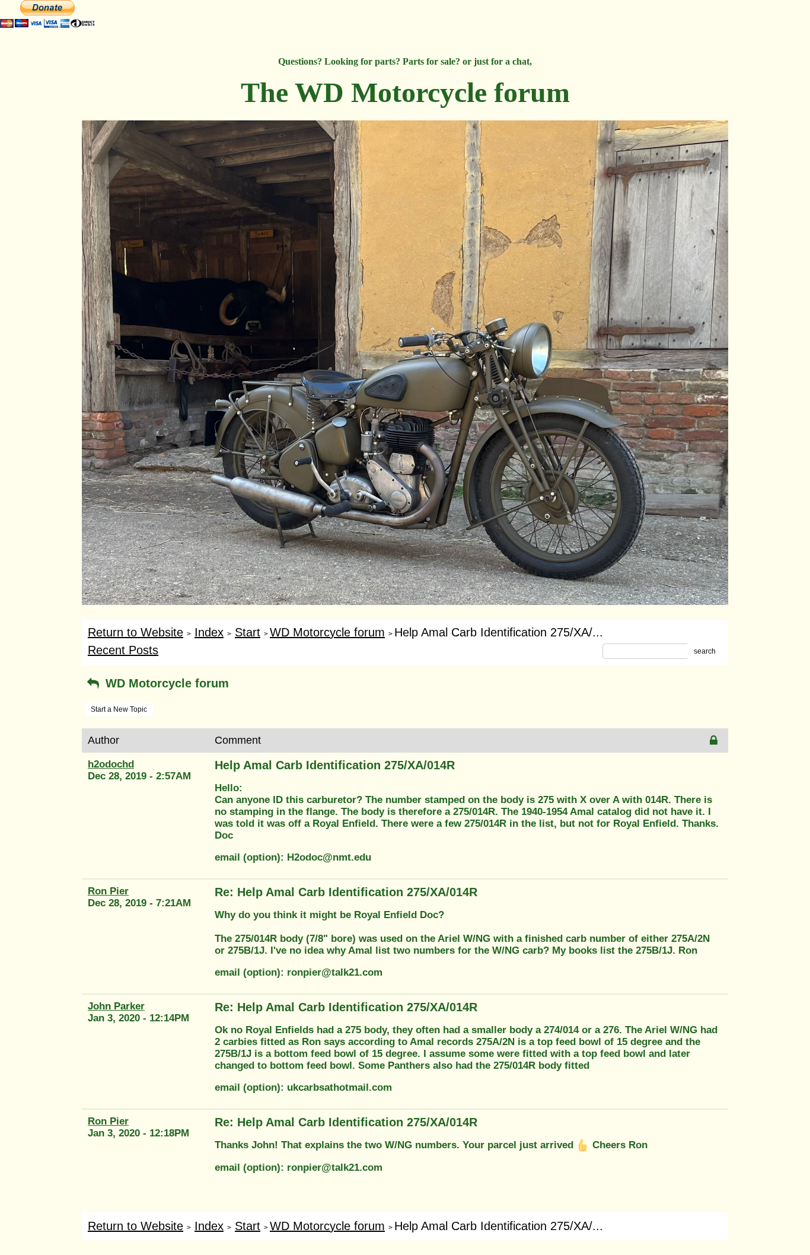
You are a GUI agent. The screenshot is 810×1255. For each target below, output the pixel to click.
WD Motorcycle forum (327, 632)
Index (209, 632)
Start (247, 632)
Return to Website (135, 632)
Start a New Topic (119, 709)
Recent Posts (123, 650)
